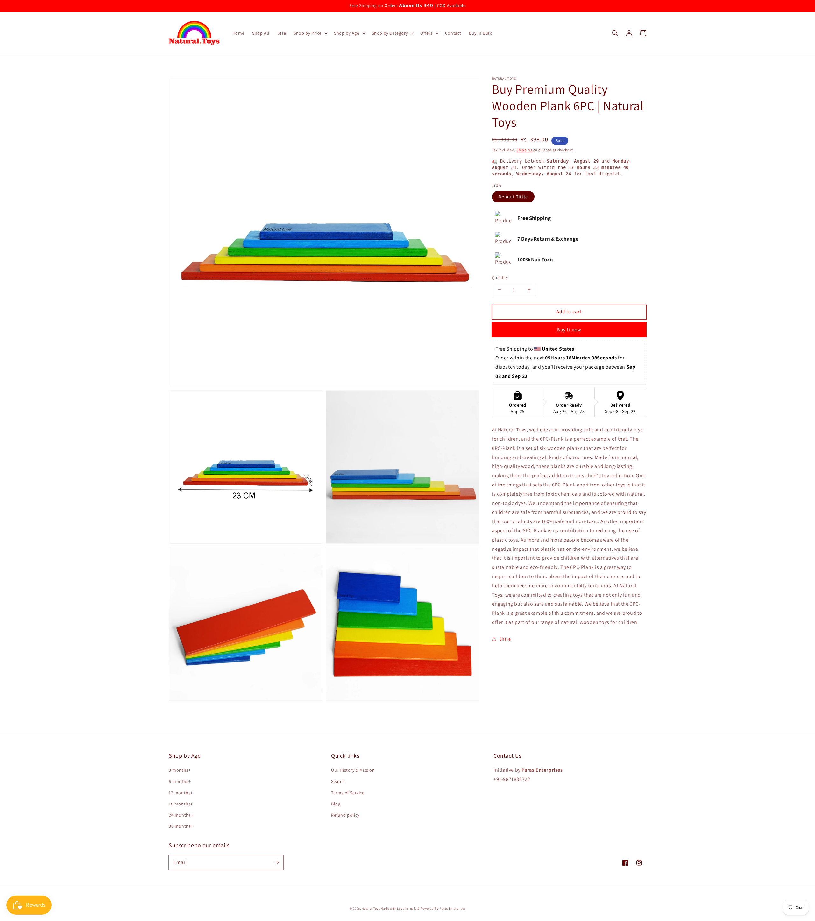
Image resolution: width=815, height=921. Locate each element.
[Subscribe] (276, 862)
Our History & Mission (353, 770)
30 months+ (181, 826)
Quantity (500, 277)
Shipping (524, 149)
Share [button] (505, 638)
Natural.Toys (371, 908)
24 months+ (181, 815)
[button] (310, 33)
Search (338, 781)
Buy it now (569, 330)
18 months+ (181, 804)
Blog (335, 804)
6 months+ (180, 781)
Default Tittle (513, 197)
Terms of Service (348, 793)
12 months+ (181, 793)
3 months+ (180, 770)
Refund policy (345, 815)
